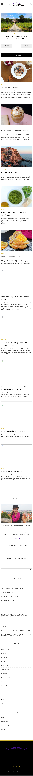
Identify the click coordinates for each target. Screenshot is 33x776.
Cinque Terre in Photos (10, 172)
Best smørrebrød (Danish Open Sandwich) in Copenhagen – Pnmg (14, 615)
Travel (16, 33)
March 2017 (4, 661)
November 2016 (6, 677)
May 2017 (4, 653)
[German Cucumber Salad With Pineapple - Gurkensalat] (16, 370)
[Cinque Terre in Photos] (16, 156)
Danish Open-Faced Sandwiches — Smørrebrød (14, 616)
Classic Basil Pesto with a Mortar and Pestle (14, 596)
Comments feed (6, 725)
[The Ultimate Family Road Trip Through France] (16, 22)
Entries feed (5, 721)
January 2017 (5, 669)
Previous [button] (7, 45)
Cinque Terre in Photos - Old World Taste (13, 634)
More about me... (16, 538)
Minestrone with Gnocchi (11, 471)
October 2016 (5, 682)
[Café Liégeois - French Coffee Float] (16, 114)
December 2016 (6, 673)
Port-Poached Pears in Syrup (13, 431)
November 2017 (6, 649)
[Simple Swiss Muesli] (16, 71)
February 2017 (5, 665)
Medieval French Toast (10, 257)
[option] (16, 27)
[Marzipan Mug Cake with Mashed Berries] (16, 280)
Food (3, 84)
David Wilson (5, 625)
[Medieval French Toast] (16, 240)
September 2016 (6, 686)
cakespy (3, 630)
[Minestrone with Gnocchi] (16, 455)
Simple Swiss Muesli (9, 87)
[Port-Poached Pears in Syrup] (16, 415)
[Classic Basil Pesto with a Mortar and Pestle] (16, 196)
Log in (3, 717)
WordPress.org (5, 730)
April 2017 (4, 657)
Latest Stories (16, 55)
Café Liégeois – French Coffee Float (15, 131)
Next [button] (25, 45)
